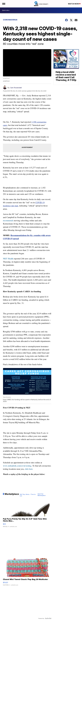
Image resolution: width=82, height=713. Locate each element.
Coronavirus (10, 20)
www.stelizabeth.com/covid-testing (17, 465)
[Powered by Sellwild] (48, 618)
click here (28, 469)
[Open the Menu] (4, 3)
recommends (8, 220)
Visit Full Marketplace (42, 494)
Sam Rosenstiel (16, 88)
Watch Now (73, 4)
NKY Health (8, 258)
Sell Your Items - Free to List (28, 495)
